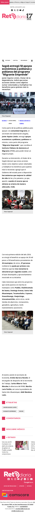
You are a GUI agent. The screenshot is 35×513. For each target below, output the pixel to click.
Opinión (21, 486)
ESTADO (7, 60)
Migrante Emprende (9, 411)
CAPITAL (15, 60)
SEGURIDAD (24, 60)
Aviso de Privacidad (10, 486)
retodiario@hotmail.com (22, 508)
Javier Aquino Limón (9, 407)
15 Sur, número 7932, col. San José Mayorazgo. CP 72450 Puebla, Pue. (18, 504)
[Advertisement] (17, 40)
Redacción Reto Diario (25, 122)
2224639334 (24, 506)
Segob (21, 411)
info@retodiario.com (17, 511)
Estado (29, 486)
